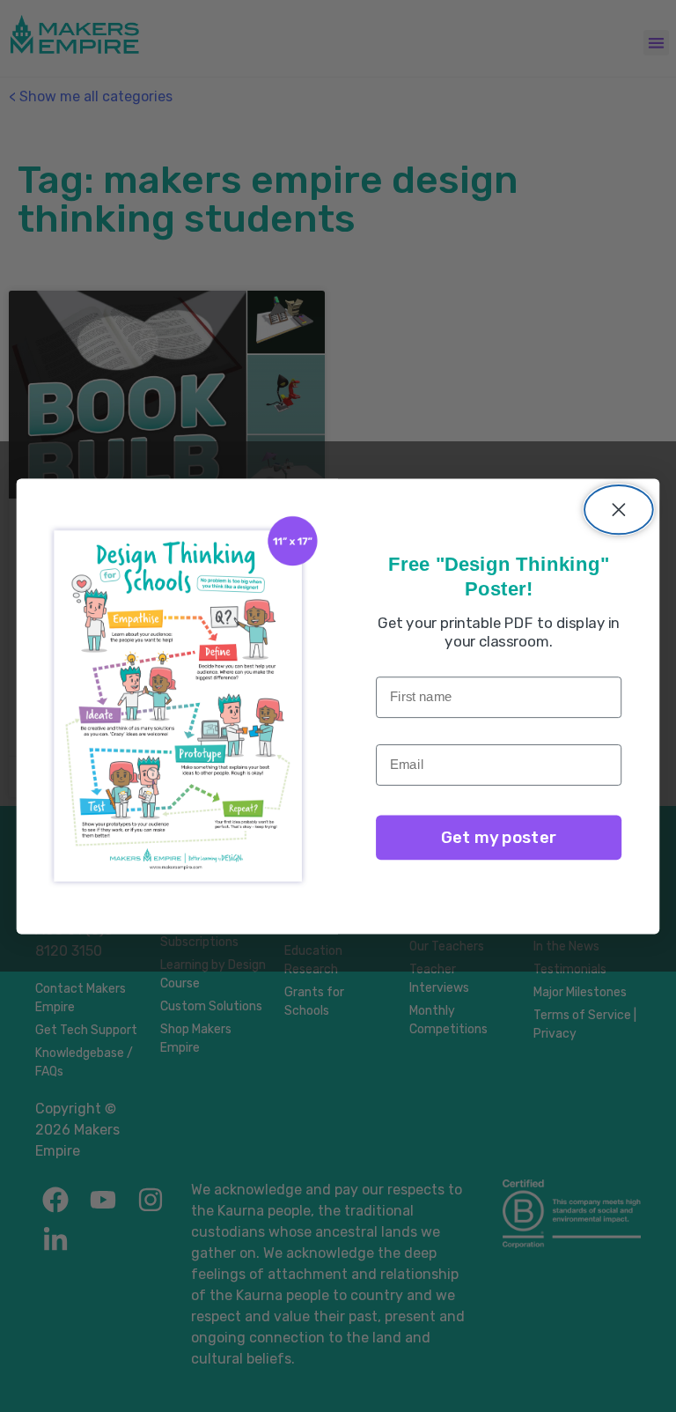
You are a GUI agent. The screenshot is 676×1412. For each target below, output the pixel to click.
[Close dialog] (618, 509)
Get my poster (498, 836)
